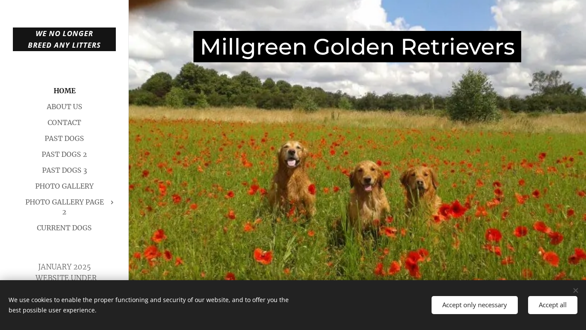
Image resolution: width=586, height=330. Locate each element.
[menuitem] (64, 91)
